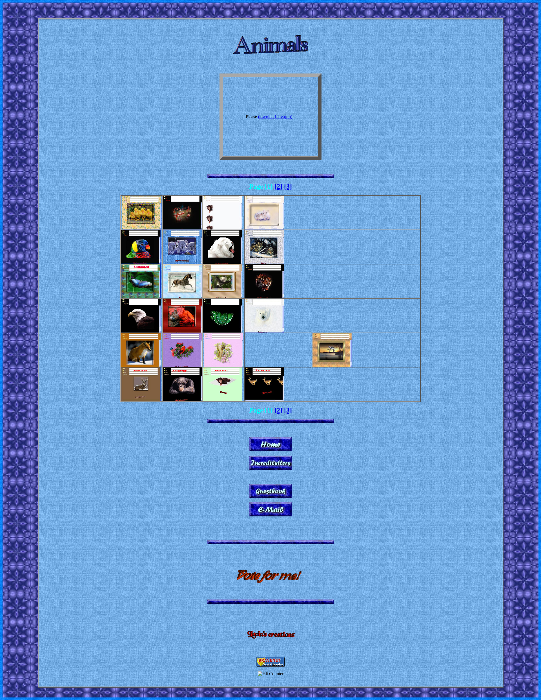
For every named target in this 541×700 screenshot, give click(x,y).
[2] (278, 186)
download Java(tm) (275, 116)
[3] (288, 186)
